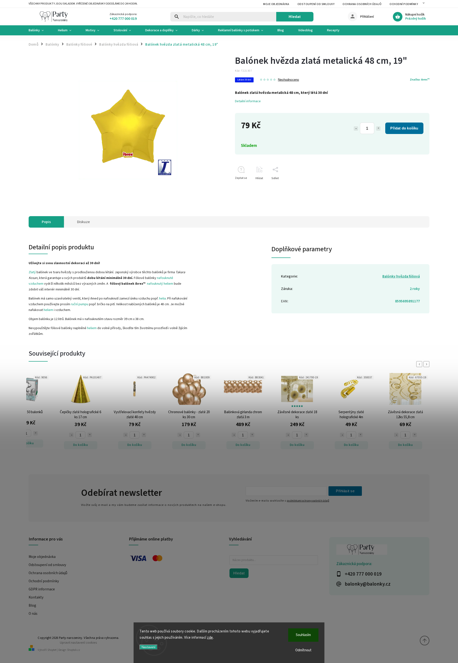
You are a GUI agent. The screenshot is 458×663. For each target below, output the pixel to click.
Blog (32, 605)
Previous (420, 364)
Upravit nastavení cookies (78, 642)
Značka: (419, 79)
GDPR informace (42, 589)
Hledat (295, 17)
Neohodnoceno (288, 79)
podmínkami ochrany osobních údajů (308, 501)
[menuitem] (40, 30)
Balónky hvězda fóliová (401, 276)
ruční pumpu (79, 304)
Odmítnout (303, 650)
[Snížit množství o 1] (356, 128)
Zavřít (414, 187)
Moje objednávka (276, 4)
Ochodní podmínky (404, 4)
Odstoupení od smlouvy (316, 4)
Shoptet (52, 650)
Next (427, 364)
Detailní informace (248, 101)
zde (210, 637)
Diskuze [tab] (83, 222)
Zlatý (32, 272)
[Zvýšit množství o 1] (378, 128)
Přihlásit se (345, 491)
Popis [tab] (46, 222)
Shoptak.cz (73, 650)
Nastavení (148, 647)
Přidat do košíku (404, 128)
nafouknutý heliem (160, 283)
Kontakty (36, 597)
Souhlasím (303, 634)
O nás (33, 613)
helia (162, 298)
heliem (48, 310)
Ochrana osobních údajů (362, 4)
